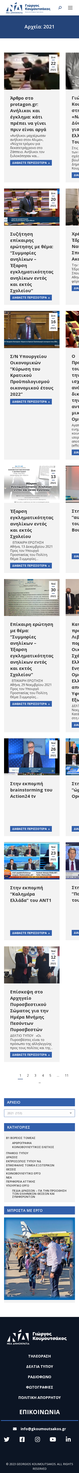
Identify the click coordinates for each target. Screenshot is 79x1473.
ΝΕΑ (9, 1177)
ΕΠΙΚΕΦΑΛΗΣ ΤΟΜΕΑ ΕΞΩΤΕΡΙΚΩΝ (30, 1165)
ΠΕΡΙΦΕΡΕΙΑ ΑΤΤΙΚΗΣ (20, 1181)
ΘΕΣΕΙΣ (11, 1169)
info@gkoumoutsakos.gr (43, 1428)
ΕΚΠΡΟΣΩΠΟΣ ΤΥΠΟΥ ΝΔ (23, 1161)
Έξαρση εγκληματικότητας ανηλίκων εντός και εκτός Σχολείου (31, 523)
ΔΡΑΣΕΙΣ (12, 1157)
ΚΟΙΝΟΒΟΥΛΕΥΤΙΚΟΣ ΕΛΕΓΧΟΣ (33, 1146)
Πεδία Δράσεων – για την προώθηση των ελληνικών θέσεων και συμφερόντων (39, 1193)
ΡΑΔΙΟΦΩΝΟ (39, 1376)
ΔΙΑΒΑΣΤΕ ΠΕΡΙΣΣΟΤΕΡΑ (29, 163)
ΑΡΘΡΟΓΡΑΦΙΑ (22, 1142)
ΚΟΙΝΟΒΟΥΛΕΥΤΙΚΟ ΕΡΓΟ (23, 1173)
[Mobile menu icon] (70, 7)
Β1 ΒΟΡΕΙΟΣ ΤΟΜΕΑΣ (20, 1137)
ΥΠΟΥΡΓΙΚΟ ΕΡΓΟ (17, 1185)
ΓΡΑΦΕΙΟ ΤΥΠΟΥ (17, 1153)
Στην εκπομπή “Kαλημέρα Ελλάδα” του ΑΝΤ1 (30, 893)
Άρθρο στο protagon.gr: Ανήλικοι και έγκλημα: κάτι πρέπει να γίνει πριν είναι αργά (28, 113)
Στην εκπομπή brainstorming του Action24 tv (31, 789)
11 (66, 1075)
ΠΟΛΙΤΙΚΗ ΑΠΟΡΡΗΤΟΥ (39, 1397)
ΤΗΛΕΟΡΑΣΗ (39, 1356)
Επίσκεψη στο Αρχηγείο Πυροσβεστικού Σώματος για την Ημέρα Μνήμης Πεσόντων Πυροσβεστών (29, 1010)
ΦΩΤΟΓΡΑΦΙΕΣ (39, 1387)
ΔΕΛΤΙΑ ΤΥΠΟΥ (39, 1366)
